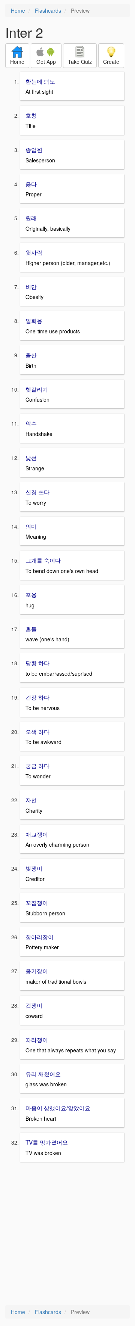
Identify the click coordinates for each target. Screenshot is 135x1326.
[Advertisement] (67, 1234)
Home (18, 10)
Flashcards (48, 10)
